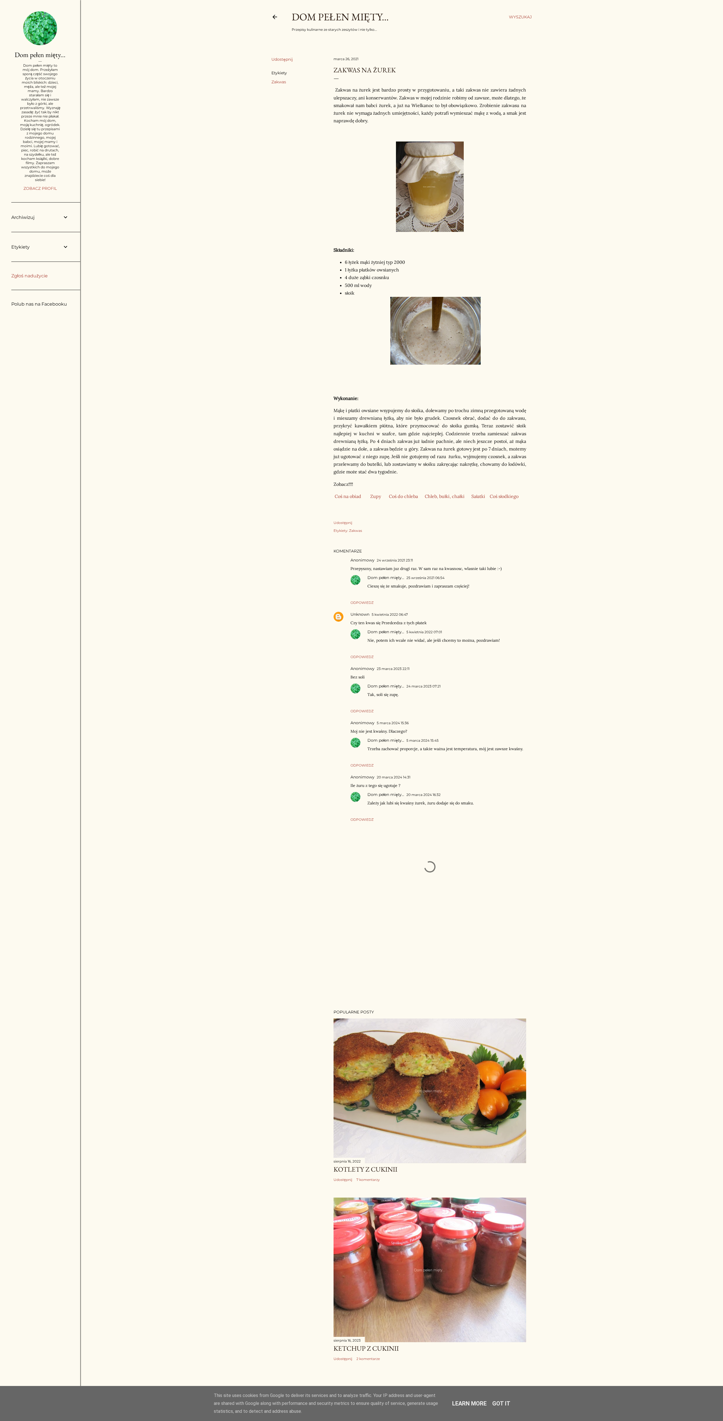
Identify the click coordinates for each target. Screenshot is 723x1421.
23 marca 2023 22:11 (393, 669)
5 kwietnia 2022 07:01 (424, 632)
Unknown (359, 614)
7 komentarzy (368, 1180)
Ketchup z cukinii (366, 1348)
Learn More (469, 1403)
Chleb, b (433, 496)
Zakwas (278, 81)
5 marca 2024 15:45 (422, 740)
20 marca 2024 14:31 (393, 777)
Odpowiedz (362, 602)
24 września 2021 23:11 (395, 560)
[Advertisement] (430, 955)
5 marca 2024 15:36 (393, 723)
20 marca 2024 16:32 (423, 795)
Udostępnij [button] (282, 59)
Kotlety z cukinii (365, 1169)
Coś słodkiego (504, 496)
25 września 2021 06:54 (425, 578)
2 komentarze (368, 1359)
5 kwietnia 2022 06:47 (390, 614)
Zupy (375, 496)
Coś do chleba (403, 496)
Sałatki (478, 496)
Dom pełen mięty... (340, 16)
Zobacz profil (40, 188)
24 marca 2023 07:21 (423, 686)
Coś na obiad (348, 496)
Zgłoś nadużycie (29, 275)
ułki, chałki (453, 496)
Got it (501, 1403)
